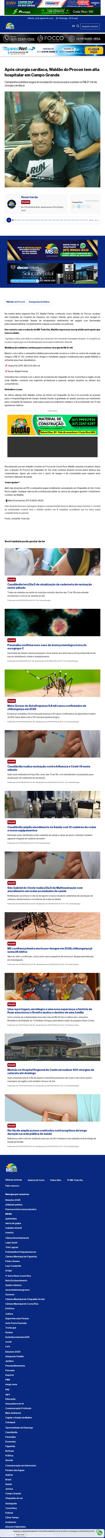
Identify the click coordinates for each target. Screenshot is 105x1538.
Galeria (9, 1476)
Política (9, 1457)
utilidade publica (13, 1206)
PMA (7, 1381)
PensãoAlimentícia (15, 1367)
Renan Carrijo (73, 1026)
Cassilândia (11, 1434)
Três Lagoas (11, 1249)
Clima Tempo (12, 1519)
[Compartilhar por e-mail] (88, 208)
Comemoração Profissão (18, 1410)
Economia (10, 1443)
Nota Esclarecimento (16, 1282)
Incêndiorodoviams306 (17, 1338)
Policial (9, 1514)
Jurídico (9, 1362)
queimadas (11, 1220)
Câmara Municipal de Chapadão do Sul (25, 1301)
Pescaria (9, 1372)
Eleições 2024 (13, 1353)
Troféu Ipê (10, 1329)
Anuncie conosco (90, 26)
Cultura (9, 1315)
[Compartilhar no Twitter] (83, 208)
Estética (9, 1310)
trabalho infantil (13, 1229)
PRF (7, 1391)
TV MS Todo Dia (75, 1182)
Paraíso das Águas (14, 1472)
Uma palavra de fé (14, 1405)
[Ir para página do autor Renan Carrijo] (11, 204)
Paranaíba (10, 1438)
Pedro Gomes (12, 1263)
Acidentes (10, 1524)
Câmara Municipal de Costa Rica (21, 1305)
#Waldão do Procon (15, 303)
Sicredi (9, 1462)
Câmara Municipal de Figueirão (21, 1258)
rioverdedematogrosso (17, 1291)
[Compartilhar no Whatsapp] (74, 208)
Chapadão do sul (14, 1500)
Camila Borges (45, 602)
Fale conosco (12, 1187)
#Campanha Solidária (39, 303)
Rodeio (9, 1334)
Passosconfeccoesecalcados (21, 1211)
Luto (7, 1348)
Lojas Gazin (11, 1244)
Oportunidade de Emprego (19, 1429)
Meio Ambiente (13, 1414)
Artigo (8, 1272)
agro (7, 1396)
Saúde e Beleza (13, 1287)
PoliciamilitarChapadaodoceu (20, 1253)
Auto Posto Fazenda (16, 1325)
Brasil (8, 1481)
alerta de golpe (13, 1225)
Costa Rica (11, 1510)
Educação (10, 1400)
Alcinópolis (11, 1505)
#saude (11, 581)
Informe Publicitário (15, 1528)
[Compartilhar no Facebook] (79, 208)
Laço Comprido (13, 1267)
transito (9, 1234)
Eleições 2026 (13, 1201)
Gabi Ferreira (73, 966)
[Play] (8, 220)
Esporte (9, 1376)
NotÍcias (9, 1452)
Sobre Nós (55, 1182)
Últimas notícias (13, 1181)
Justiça (9, 1490)
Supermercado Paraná (17, 1320)
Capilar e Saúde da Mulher (18, 1419)
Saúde (8, 1486)
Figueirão (10, 1448)
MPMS (8, 1215)
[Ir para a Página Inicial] (10, 26)
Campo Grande (13, 1495)
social (8, 1343)
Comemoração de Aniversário (20, 1467)
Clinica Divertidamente (17, 1239)
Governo (9, 1296)
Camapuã (10, 1424)
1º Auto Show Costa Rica (18, 1277)
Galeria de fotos (36, 1182)
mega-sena (11, 1386)
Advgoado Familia (14, 1358)
